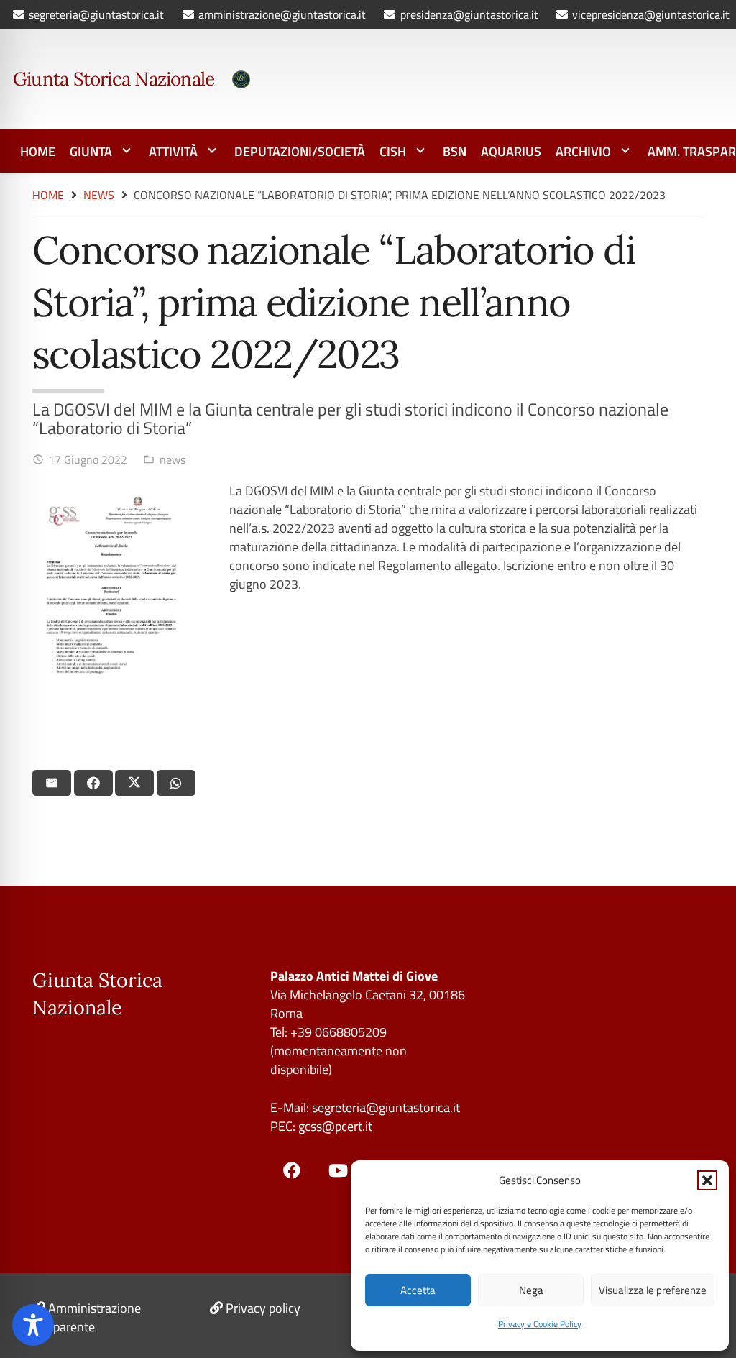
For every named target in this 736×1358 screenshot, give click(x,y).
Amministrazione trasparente (86, 1317)
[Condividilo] (93, 783)
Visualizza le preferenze (653, 1290)
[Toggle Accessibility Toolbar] (33, 1325)
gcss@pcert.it (335, 1126)
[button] (707, 1180)
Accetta (418, 1290)
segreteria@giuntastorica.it (384, 1107)
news (172, 459)
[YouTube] (337, 1170)
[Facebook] (291, 1170)
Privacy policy (263, 1308)
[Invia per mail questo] (51, 783)
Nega (531, 1290)
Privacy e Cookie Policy (539, 1324)
